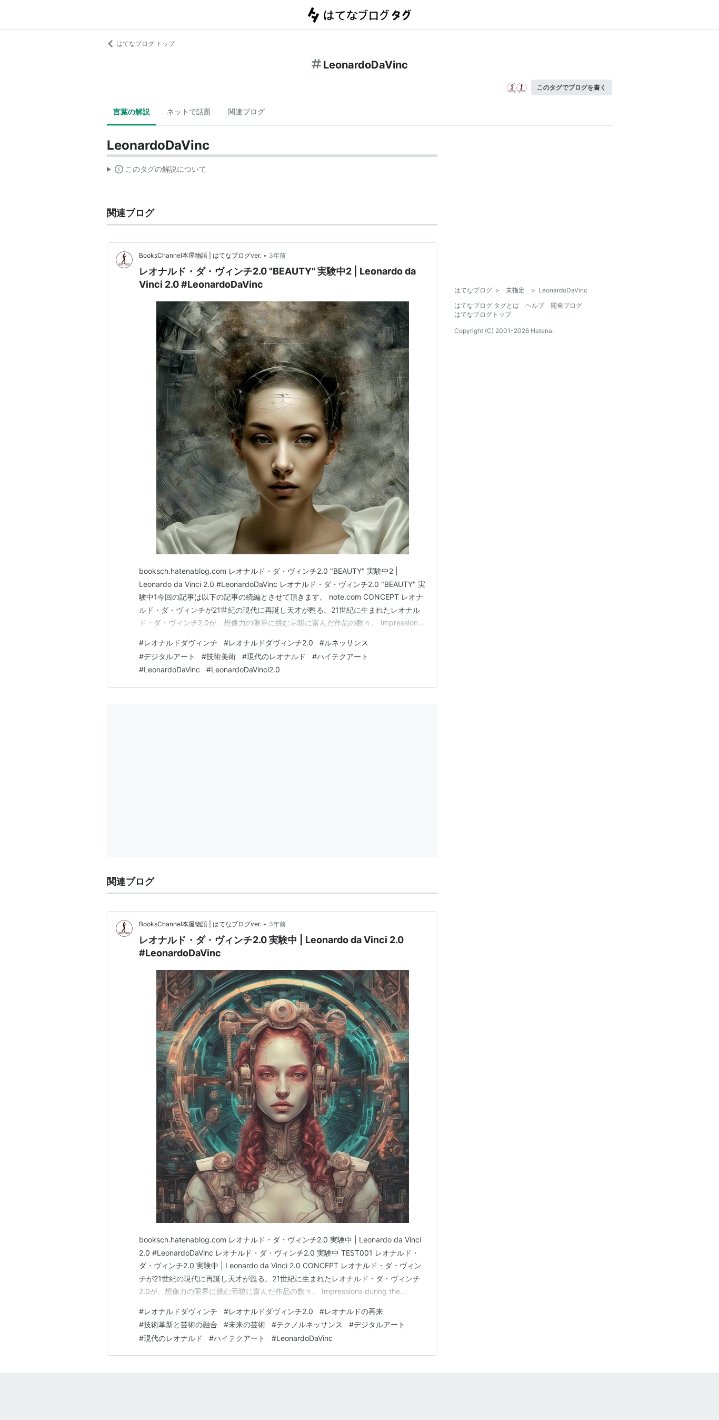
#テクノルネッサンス (307, 1324)
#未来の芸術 (244, 1324)
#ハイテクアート (340, 656)
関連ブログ (246, 111)
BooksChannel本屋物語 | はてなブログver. (200, 255)
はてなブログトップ (482, 314)
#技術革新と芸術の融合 (178, 1324)
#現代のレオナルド (274, 656)
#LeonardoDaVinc (169, 669)
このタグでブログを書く (571, 87)
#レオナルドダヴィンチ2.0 (268, 642)
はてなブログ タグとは (486, 305)
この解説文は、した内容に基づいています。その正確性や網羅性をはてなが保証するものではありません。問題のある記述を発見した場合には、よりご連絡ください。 (156, 171)
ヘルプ (534, 305)
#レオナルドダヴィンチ (178, 642)
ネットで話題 (189, 111)
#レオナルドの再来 (351, 1311)
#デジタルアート (167, 656)
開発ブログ (566, 305)
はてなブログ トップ (145, 43)
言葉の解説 (131, 111)
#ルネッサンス (343, 642)
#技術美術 (219, 656)
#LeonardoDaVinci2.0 (243, 669)
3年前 (277, 255)
